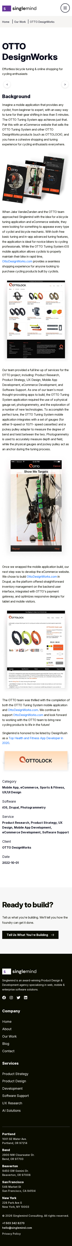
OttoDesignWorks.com (17, 261)
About (6, 1029)
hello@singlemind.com (17, 1227)
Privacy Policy (11, 1233)
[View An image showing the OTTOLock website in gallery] (36, 650)
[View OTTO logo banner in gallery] (36, 761)
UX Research (12, 1103)
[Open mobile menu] (65, 8)
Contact (8, 1051)
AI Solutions (11, 1110)
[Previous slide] (7, 84)
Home (6, 21)
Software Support (15, 1096)
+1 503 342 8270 (13, 1223)
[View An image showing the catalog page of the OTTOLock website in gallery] (36, 320)
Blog (5, 1044)
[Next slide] (65, 84)
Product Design (14, 1081)
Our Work (20, 21)
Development (12, 1088)
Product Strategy (15, 1074)
